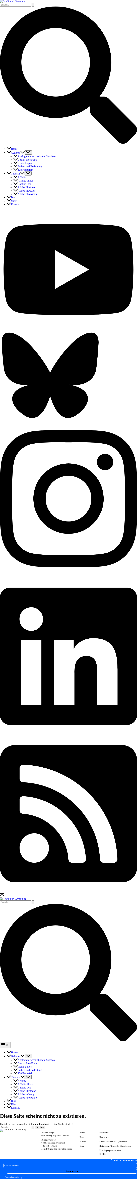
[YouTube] (68, 329)
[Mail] (2, 895)
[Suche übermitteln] (33, 5)
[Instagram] (68, 576)
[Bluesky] (50, 418)
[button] (68, 142)
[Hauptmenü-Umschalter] (5, 1045)
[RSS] (68, 891)
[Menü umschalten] (28, 152)
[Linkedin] (68, 733)
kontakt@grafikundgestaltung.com (56, 1149)
